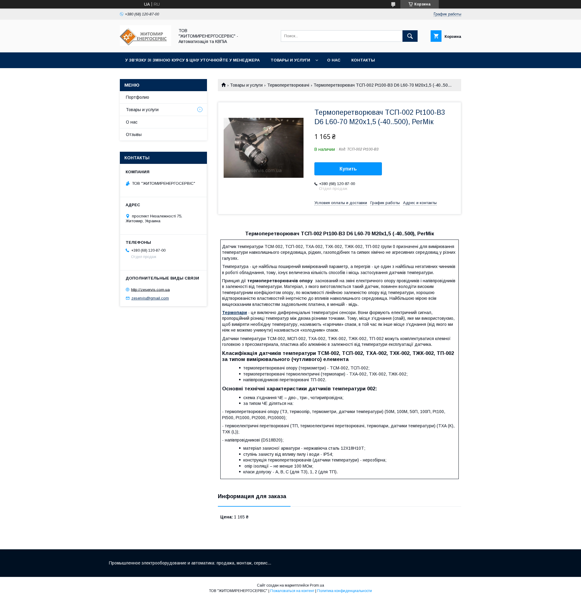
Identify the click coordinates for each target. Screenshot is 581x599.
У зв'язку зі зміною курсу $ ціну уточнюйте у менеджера (192, 60)
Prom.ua (317, 585)
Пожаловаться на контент (292, 591)
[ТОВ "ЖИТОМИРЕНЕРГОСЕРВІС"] (145, 44)
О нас (333, 60)
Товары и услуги (290, 60)
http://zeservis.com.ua (150, 289)
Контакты (363, 60)
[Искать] (410, 36)
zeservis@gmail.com (150, 298)
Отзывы (134, 134)
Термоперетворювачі (288, 85)
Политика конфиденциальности (344, 591)
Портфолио (137, 97)
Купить (348, 168)
